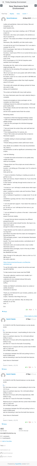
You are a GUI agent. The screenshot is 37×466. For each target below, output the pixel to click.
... (4, 330)
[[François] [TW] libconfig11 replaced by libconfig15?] (1, 5)
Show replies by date (30, 316)
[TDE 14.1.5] (35, 5)
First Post (4, 13)
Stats (18, 13)
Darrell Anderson (12, 18)
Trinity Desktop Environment (15, 2)
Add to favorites (7, 441)
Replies (12, 13)
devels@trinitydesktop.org (8, 433)
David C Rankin (11, 319)
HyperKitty (18, 464)
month (24, 13)
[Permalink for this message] (36, 310)
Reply (5, 311)
